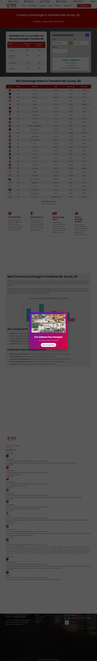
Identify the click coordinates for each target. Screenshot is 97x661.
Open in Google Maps (48, 345)
